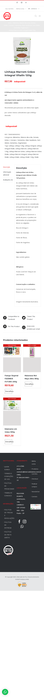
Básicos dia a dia (26, 137)
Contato (34, 496)
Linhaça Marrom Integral (18, 154)
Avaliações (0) (8, 180)
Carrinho (34, 474)
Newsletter (36, 492)
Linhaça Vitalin (14, 157)
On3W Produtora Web (22, 579)
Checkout (35, 479)
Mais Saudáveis (31, 140)
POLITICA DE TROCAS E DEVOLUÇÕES (9, 514)
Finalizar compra (34, 485)
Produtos (35, 469)
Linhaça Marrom (21, 149)
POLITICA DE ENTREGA (7, 525)
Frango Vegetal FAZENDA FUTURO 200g (11, 379)
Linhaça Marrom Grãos (17, 151)
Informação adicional (7, 173)
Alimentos (16, 137)
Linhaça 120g (19, 146)
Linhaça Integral (30, 146)
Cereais (35, 137)
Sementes (13, 143)
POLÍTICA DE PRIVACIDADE (9, 486)
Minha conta (34, 462)
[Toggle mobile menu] (40, 16)
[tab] (8, 167)
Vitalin (36, 157)
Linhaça (11, 146)
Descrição (6, 167)
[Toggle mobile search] (36, 16)
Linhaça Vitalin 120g (27, 157)
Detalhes (8, 391)
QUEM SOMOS (7, 468)
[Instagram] (24, 521)
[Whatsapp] (22, 526)
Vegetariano (22, 143)
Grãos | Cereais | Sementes (15, 140)
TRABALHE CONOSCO (8, 494)
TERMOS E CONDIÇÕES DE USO (8, 476)
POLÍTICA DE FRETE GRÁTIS (7, 534)
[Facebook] (19, 521)
